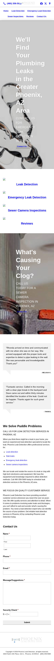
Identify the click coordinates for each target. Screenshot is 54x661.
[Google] (50, 3)
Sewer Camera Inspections (27, 210)
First (5, 542)
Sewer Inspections (15, 16)
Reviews (30, 16)
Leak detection (12, 452)
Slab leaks (10, 456)
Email (6, 568)
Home (6, 11)
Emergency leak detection (16, 460)
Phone (6, 556)
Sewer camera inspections (17, 464)
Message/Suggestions (14, 580)
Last (5, 549)
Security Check (10, 610)
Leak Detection (18, 11)
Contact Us (41, 16)
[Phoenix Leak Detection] (27, 3)
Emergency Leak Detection (39, 11)
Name (6, 534)
